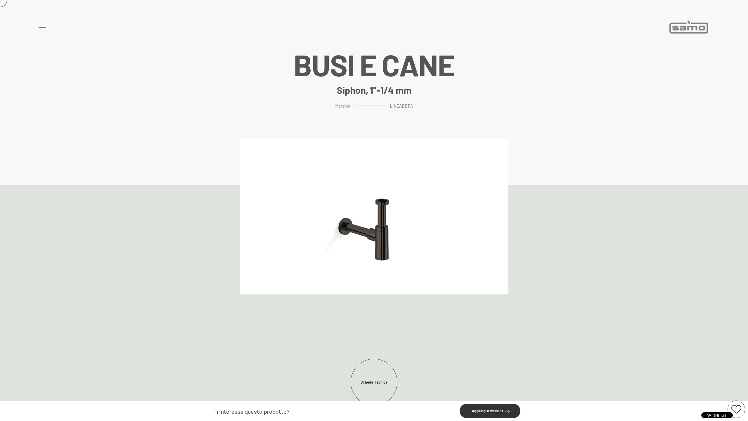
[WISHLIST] (736, 409)
